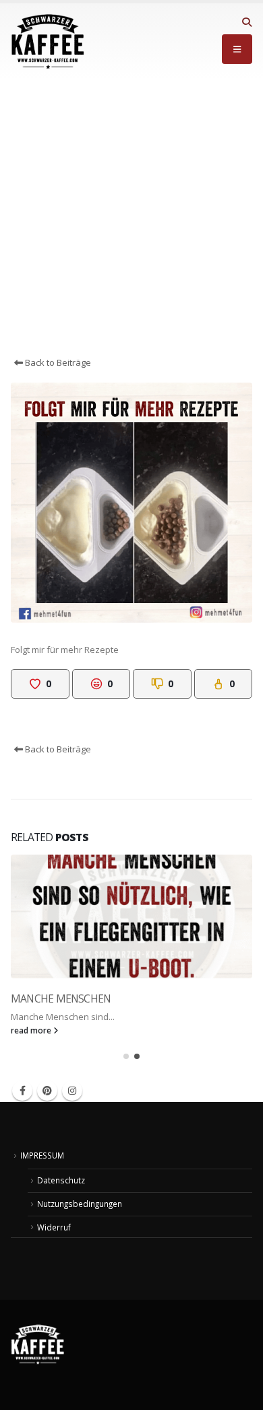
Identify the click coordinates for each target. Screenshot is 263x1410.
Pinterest (47, 1091)
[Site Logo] (48, 41)
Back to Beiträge (57, 362)
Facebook (22, 1091)
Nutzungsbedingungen (79, 1203)
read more (32, 1030)
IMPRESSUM (42, 1155)
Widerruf (54, 1227)
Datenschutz (61, 1180)
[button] (246, 22)
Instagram (72, 1091)
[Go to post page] (131, 916)
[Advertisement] (131, 218)
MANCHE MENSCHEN (61, 998)
